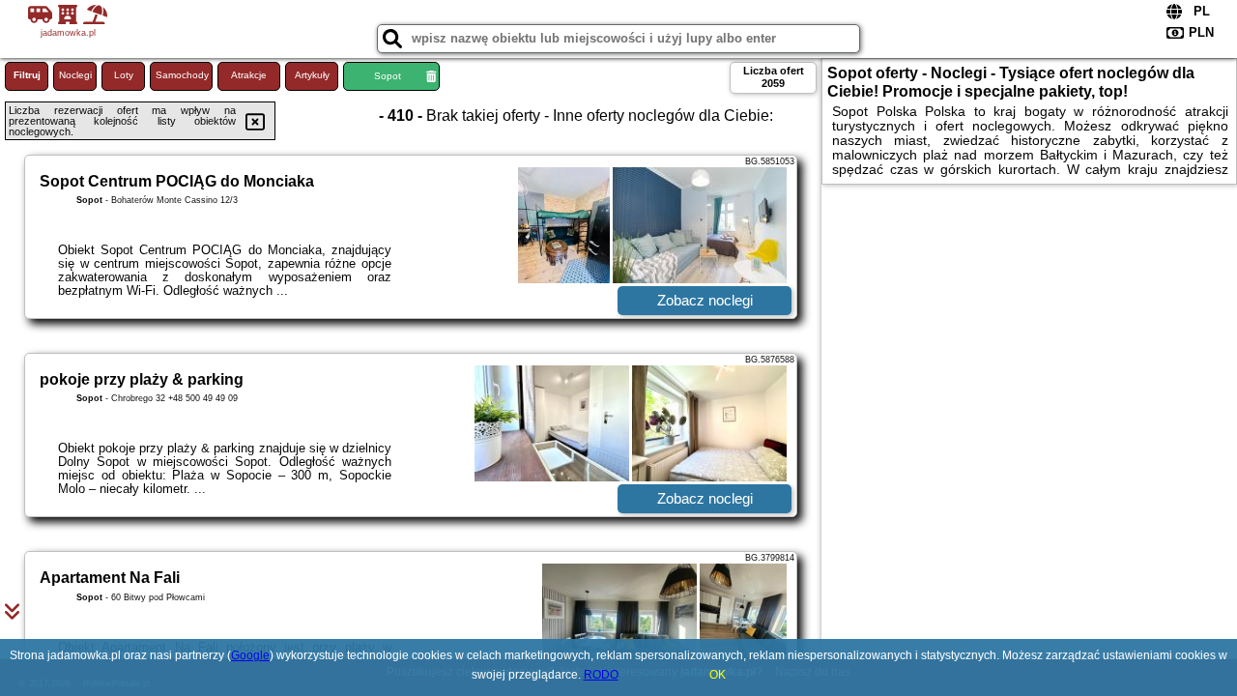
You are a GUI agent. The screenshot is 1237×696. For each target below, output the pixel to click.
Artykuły (312, 75)
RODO (601, 675)
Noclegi (75, 75)
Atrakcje (249, 75)
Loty (123, 75)
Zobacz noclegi (705, 300)
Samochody (182, 75)
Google (250, 655)
